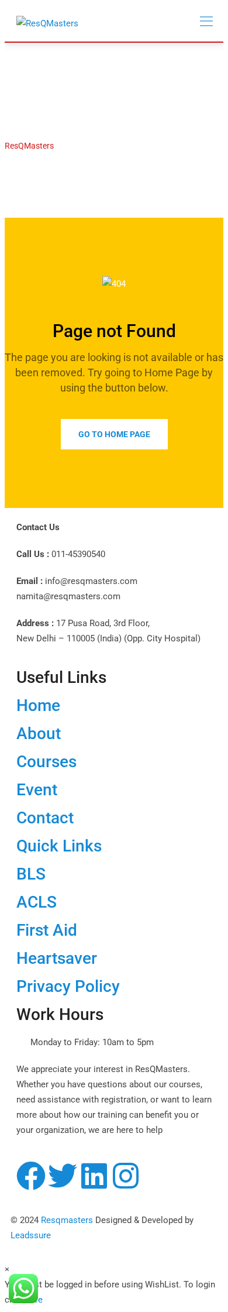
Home (38, 705)
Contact (45, 817)
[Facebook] (31, 1175)
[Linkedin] (94, 1175)
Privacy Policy (68, 986)
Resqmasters (67, 1220)
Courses (46, 761)
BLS (31, 874)
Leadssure (31, 1235)
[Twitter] (62, 1175)
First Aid (46, 930)
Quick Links (59, 846)
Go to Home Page (114, 434)
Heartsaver (56, 958)
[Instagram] (125, 1175)
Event (36, 789)
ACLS (36, 902)
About (38, 733)
